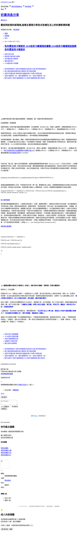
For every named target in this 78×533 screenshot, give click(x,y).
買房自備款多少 (6, 455)
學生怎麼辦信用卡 (10, 150)
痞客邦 (20, 385)
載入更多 (4, 397)
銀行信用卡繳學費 (11, 343)
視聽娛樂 (16, 390)
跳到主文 (4, 20)
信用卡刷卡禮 (9, 54)
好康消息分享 (10, 15)
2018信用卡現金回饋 (11, 336)
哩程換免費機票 (6, 226)
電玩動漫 (16, 29)
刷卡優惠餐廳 (5, 200)
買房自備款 (4, 448)
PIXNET (25, 506)
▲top (2, 393)
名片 (6, 38)
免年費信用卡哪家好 (11, 59)
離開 (11, 529)
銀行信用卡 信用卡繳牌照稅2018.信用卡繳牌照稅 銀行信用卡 (25, 78)
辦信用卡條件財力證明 (12, 56)
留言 (24, 385)
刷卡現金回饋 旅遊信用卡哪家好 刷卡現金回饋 (20, 71)
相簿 (6, 33)
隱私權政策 (50, 506)
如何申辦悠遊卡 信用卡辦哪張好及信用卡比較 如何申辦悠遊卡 (25, 69)
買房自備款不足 (6, 453)
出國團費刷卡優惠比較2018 (25, 150)
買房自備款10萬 (6, 450)
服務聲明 (57, 506)
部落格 (7, 36)
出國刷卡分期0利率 (11, 341)
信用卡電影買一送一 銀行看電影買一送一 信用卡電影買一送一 (25, 76)
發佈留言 (4, 409)
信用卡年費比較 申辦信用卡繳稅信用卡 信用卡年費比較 (23, 73)
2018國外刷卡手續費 (11, 63)
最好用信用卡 (9, 61)
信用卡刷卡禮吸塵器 (11, 334)
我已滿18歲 (5, 529)
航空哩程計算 (14, 153)
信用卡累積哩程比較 (11, 339)
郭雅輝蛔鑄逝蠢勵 (7, 374)
